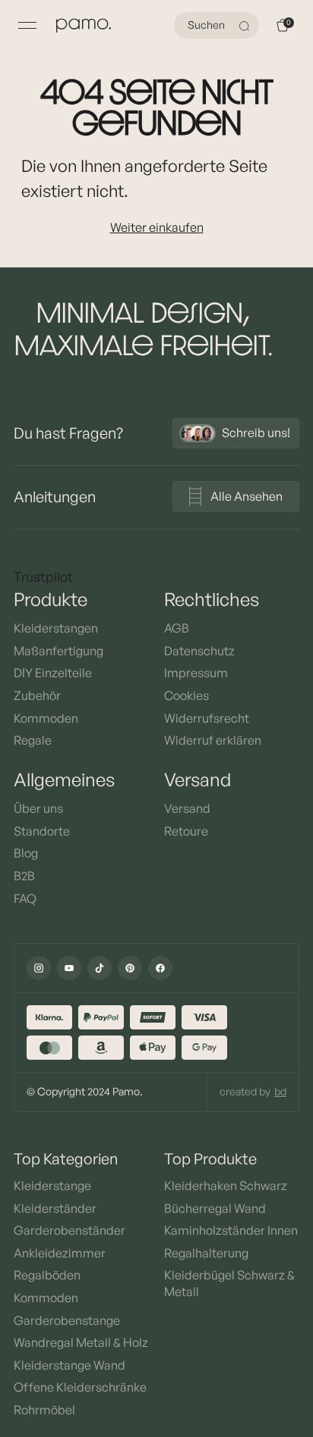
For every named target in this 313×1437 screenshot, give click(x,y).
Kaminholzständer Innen (231, 1230)
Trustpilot (43, 576)
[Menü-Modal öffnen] (27, 25)
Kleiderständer (55, 1208)
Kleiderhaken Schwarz (225, 1185)
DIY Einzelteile (53, 672)
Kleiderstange (52, 1185)
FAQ (25, 898)
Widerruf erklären (212, 740)
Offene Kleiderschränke (80, 1387)
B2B (24, 875)
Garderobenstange (67, 1320)
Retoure (186, 831)
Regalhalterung (206, 1252)
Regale (33, 740)
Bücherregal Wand (215, 1208)
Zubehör (37, 695)
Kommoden (46, 718)
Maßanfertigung (58, 650)
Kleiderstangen (56, 628)
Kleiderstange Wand (69, 1365)
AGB (176, 628)
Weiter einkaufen (157, 227)
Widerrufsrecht (206, 718)
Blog (26, 853)
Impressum (196, 672)
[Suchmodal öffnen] (246, 25)
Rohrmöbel (44, 1409)
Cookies (186, 695)
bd (280, 1091)
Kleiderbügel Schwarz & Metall (229, 1283)
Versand (187, 808)
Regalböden (47, 1274)
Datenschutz (199, 650)
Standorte (42, 831)
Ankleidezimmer (60, 1252)
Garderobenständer (69, 1230)
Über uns (38, 808)
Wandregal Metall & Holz (81, 1342)
